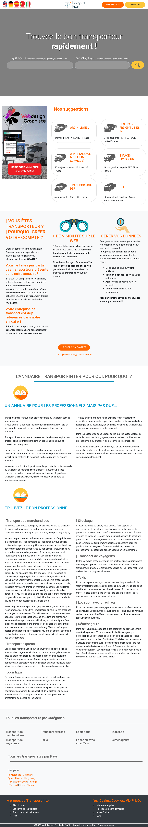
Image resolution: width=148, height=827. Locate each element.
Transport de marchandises (15, 733)
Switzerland (15, 774)
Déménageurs (120, 740)
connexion (135, 4)
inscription (113, 4)
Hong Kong (29, 778)
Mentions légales (105, 805)
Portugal (33, 781)
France (18, 778)
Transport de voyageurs (14, 741)
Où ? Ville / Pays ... (85, 58)
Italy (10, 781)
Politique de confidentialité (110, 809)
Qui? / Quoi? (19, 58)
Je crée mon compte (74, 347)
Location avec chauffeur (85, 741)
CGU (99, 815)
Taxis (44, 740)
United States (27, 785)
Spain (10, 778)
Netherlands (20, 781)
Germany (27, 774)
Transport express (53, 732)
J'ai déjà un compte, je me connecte (74, 354)
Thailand (13, 785)
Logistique (83, 732)
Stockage (117, 732)
